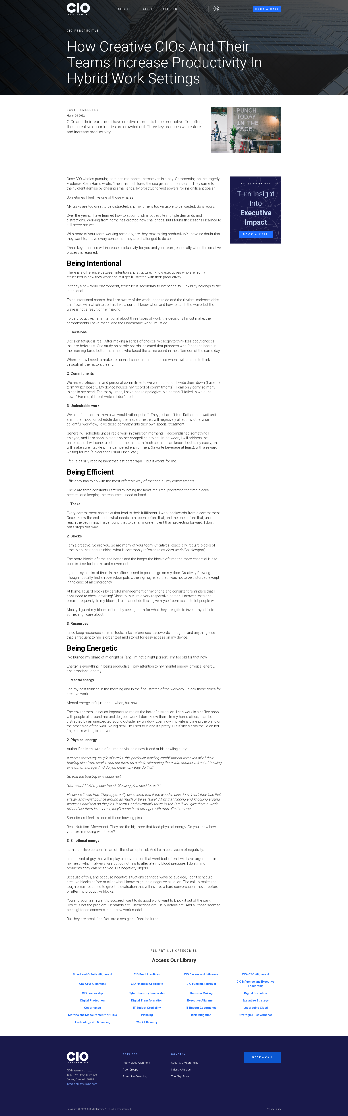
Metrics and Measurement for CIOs (92, 1015)
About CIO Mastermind (184, 1062)
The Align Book (180, 1076)
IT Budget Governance (201, 1007)
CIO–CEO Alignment (255, 974)
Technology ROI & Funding (92, 1022)
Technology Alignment (136, 1062)
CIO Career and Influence (201, 974)
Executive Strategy (256, 1000)
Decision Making (201, 993)
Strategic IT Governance (256, 1015)
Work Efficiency (147, 1022)
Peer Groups (130, 1069)
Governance (92, 1007)
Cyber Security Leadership (147, 993)
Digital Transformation (146, 1000)
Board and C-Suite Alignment (92, 974)
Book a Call (267, 9)
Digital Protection (92, 1000)
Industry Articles (181, 1069)
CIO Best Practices (147, 974)
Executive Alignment (201, 1000)
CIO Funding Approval (201, 984)
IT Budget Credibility (147, 1007)
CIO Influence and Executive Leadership (256, 984)
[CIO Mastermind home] (78, 9)
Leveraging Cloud (255, 1007)
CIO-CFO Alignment (92, 984)
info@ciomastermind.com (82, 1083)
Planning (147, 1015)
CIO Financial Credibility (147, 984)
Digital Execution (255, 993)
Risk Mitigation (201, 1015)
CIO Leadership (92, 993)
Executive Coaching (135, 1076)
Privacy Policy (273, 1109)
